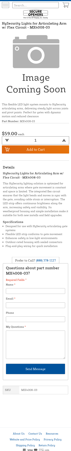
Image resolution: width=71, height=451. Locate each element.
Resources (52, 433)
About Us (19, 433)
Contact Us (35, 433)
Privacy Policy (53, 439)
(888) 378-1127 (45, 260)
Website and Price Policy (25, 439)
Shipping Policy (25, 445)
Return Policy (47, 445)
